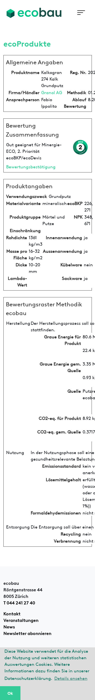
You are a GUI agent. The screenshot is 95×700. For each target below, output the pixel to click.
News (9, 626)
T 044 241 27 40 (19, 602)
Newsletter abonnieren (27, 633)
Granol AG (51, 92)
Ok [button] (10, 693)
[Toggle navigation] (81, 13)
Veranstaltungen (20, 620)
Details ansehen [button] (70, 678)
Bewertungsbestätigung (31, 166)
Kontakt (11, 613)
